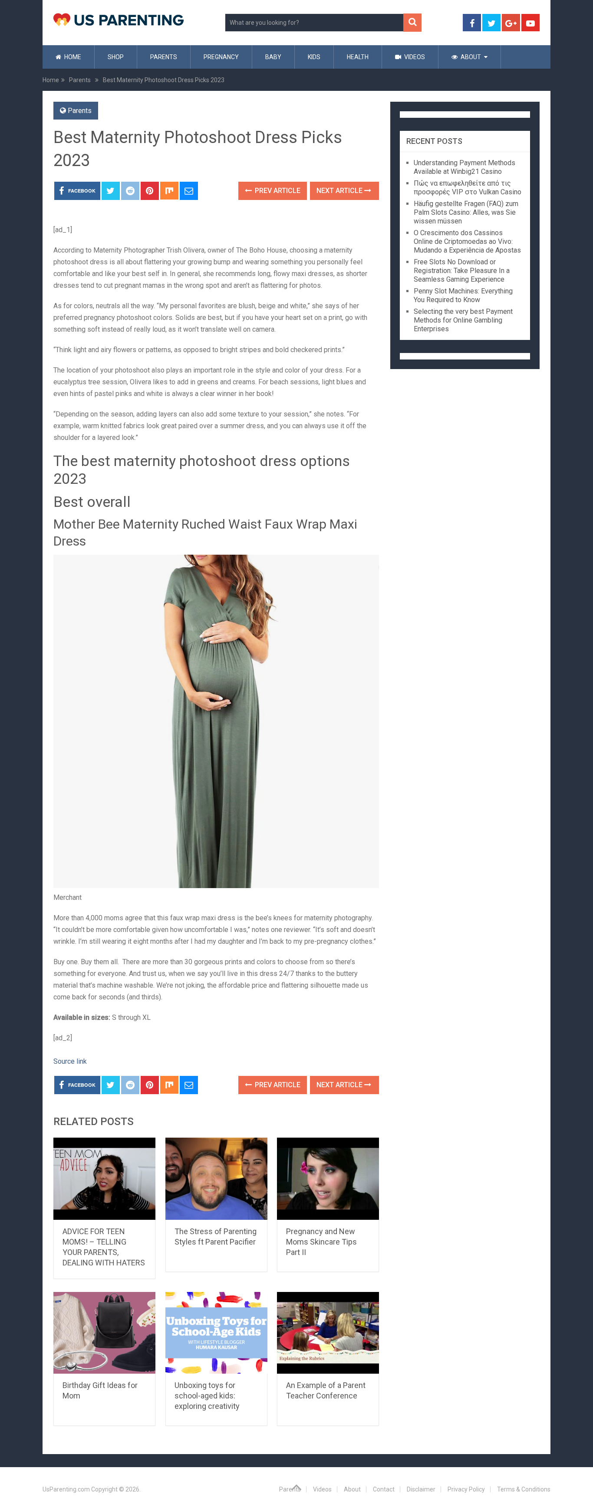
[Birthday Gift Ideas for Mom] (104, 1333)
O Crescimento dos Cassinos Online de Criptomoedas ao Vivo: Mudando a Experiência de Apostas (467, 241)
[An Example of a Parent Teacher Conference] (328, 1333)
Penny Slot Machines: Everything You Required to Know (463, 295)
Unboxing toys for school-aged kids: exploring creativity (207, 1396)
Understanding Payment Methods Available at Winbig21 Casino (464, 167)
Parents (163, 56)
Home (72, 56)
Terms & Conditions (523, 1489)
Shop (116, 56)
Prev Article (276, 190)
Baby (273, 56)
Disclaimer (421, 1489)
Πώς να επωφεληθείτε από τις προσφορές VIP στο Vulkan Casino (467, 187)
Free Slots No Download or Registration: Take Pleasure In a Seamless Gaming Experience (462, 270)
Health (358, 56)
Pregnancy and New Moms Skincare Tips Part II (321, 1242)
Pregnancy (221, 56)
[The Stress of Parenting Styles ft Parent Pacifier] (216, 1179)
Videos (414, 56)
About (470, 56)
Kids (314, 56)
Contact (384, 1489)
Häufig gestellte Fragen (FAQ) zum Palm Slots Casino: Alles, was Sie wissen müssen (466, 212)
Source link (70, 1061)
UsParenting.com (66, 1489)
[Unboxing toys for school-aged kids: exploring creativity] (216, 1333)
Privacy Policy (466, 1489)
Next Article (340, 190)
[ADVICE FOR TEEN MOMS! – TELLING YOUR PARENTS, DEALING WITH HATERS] (104, 1179)
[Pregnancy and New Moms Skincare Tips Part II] (328, 1179)
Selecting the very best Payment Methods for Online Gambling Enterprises (463, 320)
